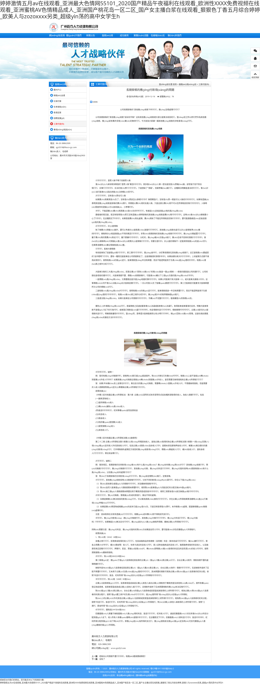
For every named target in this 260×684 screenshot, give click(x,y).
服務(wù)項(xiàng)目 (187, 84)
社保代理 (57, 101)
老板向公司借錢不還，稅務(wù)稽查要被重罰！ (123, 656)
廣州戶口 (57, 89)
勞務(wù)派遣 (59, 95)
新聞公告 (90, 35)
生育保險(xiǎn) (60, 106)
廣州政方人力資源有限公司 (120, 668)
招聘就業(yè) (59, 118)
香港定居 (57, 112)
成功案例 (124, 35)
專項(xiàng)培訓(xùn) (63, 129)
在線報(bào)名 (158, 35)
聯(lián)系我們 (174, 35)
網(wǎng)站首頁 (57, 35)
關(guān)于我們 (74, 35)
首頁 (175, 84)
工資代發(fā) (59, 124)
